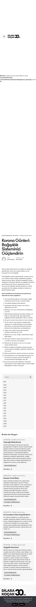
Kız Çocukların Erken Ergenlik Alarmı (16, 515)
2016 (4, 403)
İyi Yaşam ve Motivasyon (12, 502)
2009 (5, 421)
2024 (4, 387)
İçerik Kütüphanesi (7, 235)
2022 (4, 392)
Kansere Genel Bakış (11, 478)
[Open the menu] (4, 36)
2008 (5, 423)
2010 (4, 418)
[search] (31, 377)
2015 (4, 405)
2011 (4, 416)
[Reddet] (34, 601)
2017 (4, 400)
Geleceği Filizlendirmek (12, 442)
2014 (4, 408)
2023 (4, 390)
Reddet (22, 604)
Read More (6, 469)
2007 (4, 426)
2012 (4, 413)
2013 (4, 410)
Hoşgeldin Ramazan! (11, 547)
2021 (4, 395)
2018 (4, 398)
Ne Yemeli (15, 235)
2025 (4, 385)
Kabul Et (15, 604)
